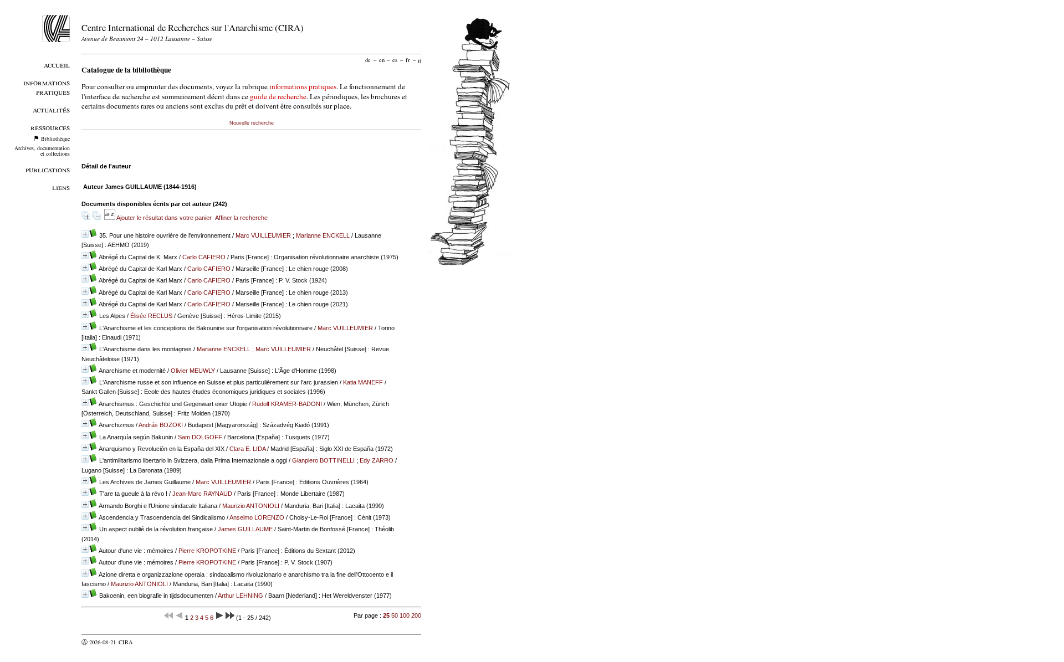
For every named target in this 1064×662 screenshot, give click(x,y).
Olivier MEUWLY (193, 370)
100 (405, 615)
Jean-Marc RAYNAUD (202, 493)
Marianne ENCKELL (323, 235)
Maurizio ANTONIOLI (250, 505)
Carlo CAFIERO (204, 257)
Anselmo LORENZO (256, 517)
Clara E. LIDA (247, 448)
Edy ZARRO (376, 460)
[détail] (85, 234)
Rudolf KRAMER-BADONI (287, 404)
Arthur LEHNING (240, 595)
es (394, 60)
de (368, 60)
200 (416, 615)
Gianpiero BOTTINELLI (323, 460)
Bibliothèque (55, 138)
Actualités (51, 109)
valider (147, 642)
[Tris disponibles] (110, 217)
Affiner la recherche (241, 217)
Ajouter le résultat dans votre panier (164, 217)
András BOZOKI (161, 425)
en (382, 60)
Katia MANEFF (363, 382)
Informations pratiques (46, 87)
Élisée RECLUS (151, 315)
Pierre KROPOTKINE (207, 550)
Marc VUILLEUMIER (263, 235)
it (419, 60)
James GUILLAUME (245, 529)
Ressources (50, 127)
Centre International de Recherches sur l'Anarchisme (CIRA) (192, 27)
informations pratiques (302, 86)
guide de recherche (278, 96)
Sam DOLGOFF (200, 437)
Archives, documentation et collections (42, 150)
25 (386, 615)
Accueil (57, 64)
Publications (47, 169)
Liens (61, 187)
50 (394, 615)
